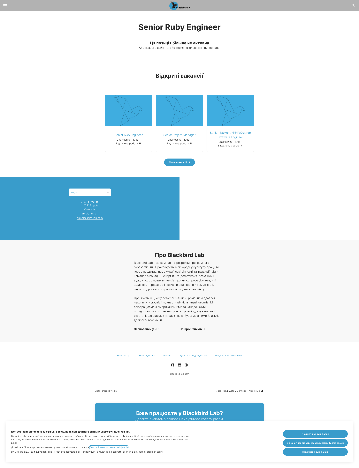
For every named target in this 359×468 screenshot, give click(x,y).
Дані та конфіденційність (193, 355)
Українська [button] (255, 390)
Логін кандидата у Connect (231, 390)
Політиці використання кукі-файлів (109, 447)
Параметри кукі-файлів (315, 451)
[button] (353, 6)
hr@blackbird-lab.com (90, 217)
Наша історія (124, 355)
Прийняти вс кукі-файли (315, 434)
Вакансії (167, 355)
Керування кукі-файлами (228, 355)
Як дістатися (89, 213)
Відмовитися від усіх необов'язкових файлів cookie (315, 443)
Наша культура (147, 355)
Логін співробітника (106, 390)
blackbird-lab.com (179, 373)
